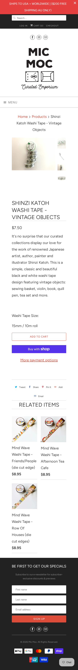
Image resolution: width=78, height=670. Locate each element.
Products (39, 116)
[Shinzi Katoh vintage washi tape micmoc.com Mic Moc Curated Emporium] (33, 153)
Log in (24, 26)
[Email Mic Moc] (45, 37)
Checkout (52, 26)
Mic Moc (32, 642)
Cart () (38, 26)
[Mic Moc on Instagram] (39, 37)
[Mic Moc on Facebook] (32, 37)
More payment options (39, 360)
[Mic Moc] (39, 68)
